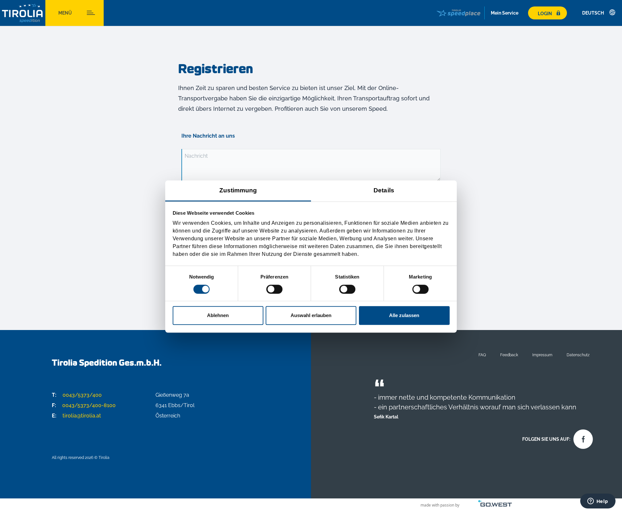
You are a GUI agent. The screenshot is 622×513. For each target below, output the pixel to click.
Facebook (581, 437)
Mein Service (504, 13)
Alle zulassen (404, 315)
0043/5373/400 (77, 395)
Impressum (542, 354)
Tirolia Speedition (22, 13)
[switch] (274, 289)
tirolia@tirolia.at (76, 416)
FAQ (482, 354)
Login (545, 13)
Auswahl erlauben (311, 315)
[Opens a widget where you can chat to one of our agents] (598, 502)
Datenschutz (578, 354)
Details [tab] (384, 190)
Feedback (509, 354)
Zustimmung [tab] (238, 190)
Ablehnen (218, 315)
